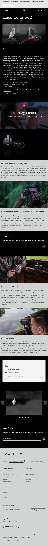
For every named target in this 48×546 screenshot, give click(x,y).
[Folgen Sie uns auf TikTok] (13, 521)
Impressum (4, 534)
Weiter (18, 6)
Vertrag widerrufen (37, 510)
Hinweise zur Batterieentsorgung (9, 537)
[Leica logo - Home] (24, 10)
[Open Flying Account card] (41, 10)
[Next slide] (47, 403)
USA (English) (6, 6)
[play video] (24, 115)
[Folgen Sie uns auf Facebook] (10, 521)
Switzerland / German (16, 461)
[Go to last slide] (1, 403)
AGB (29, 537)
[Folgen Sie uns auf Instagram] (3, 521)
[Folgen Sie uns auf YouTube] (7, 521)
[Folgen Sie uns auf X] (17, 521)
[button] (44, 461)
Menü (6, 10)
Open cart (44, 10)
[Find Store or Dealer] (41, 376)
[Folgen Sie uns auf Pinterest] (20, 521)
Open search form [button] (38, 10)
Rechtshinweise (20, 534)
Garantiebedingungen (31, 534)
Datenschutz (12, 534)
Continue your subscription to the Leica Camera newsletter (44, 246)
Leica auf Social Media (11, 526)
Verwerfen (22, 6)
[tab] (19, 418)
